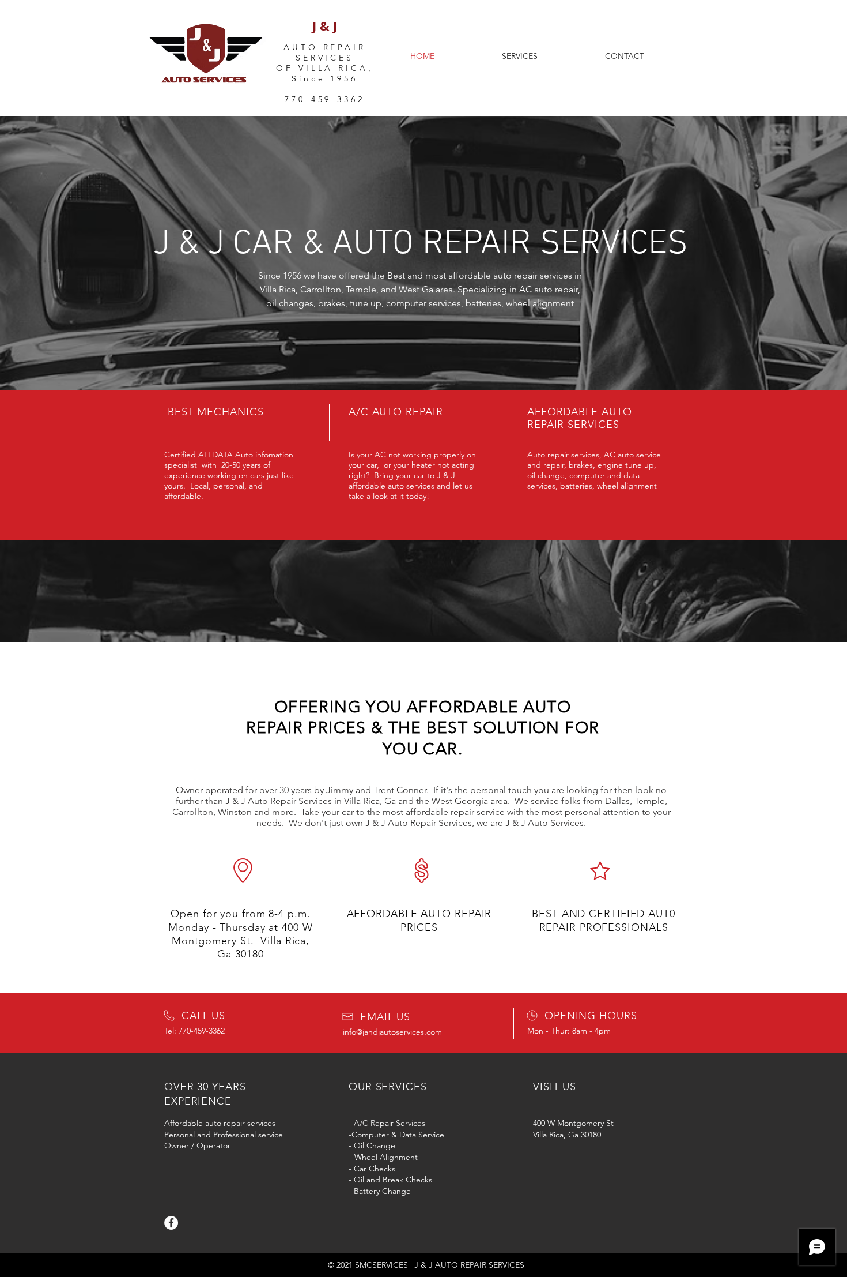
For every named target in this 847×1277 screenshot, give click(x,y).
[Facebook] (171, 1223)
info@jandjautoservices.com (392, 1032)
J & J (324, 26)
